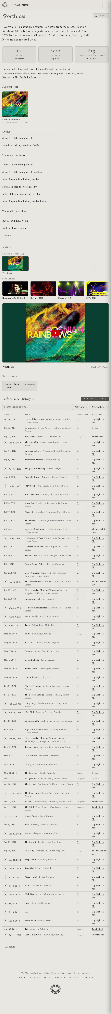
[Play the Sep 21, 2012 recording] (5, 859)
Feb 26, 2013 (10, 695)
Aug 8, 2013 (9, 477)
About (48, 978)
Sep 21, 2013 (10, 437)
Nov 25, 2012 (10, 764)
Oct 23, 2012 (10, 801)
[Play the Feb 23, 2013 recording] (5, 712)
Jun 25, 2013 (10, 590)
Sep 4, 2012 (14, 912)
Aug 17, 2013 (15, 469)
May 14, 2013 (10, 634)
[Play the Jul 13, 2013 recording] (5, 538)
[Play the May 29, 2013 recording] (5, 616)
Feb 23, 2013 (15, 712)
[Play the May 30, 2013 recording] (5, 607)
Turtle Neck (97, 437)
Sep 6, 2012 (14, 903)
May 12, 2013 (10, 642)
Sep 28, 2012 (10, 851)
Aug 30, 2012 (10, 929)
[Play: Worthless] (55, 333)
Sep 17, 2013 (15, 443)
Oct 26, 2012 (15, 793)
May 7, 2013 (10, 651)
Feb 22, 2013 (10, 721)
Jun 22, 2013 (10, 599)
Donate (35, 978)
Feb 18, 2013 (15, 739)
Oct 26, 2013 (10, 419)
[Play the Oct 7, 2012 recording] (5, 816)
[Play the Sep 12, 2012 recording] (5, 868)
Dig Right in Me (62, 73)
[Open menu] (105, 5)
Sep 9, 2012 (14, 886)
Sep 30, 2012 (15, 834)
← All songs (8, 947)
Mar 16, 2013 (10, 668)
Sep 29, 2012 (10, 842)
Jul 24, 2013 (14, 486)
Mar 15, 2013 (10, 677)
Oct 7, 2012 (14, 816)
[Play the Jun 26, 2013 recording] (5, 581)
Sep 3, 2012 (14, 921)
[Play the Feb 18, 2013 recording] (5, 738)
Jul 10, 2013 (9, 555)
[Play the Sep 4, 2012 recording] (5, 911)
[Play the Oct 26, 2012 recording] (5, 793)
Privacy (74, 978)
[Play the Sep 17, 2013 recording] (5, 442)
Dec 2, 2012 (9, 756)
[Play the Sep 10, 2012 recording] (5, 877)
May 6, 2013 (10, 660)
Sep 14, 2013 (10, 451)
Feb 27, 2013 (10, 686)
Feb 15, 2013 (10, 747)
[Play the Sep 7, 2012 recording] (5, 894)
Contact (88, 978)
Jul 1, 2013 (9, 564)
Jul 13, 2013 (14, 538)
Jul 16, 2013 (9, 529)
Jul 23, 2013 (9, 494)
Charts (22, 978)
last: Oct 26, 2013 (91, 59)
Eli (24, 73)
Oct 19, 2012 (10, 807)
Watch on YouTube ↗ (100, 367)
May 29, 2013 (15, 617)
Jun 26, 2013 (15, 582)
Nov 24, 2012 (10, 773)
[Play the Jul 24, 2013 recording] (5, 486)
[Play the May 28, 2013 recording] (5, 625)
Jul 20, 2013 (9, 503)
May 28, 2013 (15, 625)
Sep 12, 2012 (15, 869)
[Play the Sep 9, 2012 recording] (5, 885)
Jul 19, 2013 (9, 512)
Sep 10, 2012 (15, 877)
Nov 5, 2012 (9, 778)
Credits (60, 978)
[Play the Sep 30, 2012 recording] (5, 833)
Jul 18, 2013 (9, 520)
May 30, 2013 (15, 608)
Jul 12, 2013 (9, 547)
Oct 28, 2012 (10, 784)
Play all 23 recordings (96, 399)
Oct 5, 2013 (9, 428)
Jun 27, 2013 (10, 573)
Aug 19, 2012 (55, 59)
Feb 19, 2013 (10, 729)
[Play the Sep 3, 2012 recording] (5, 920)
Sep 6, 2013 (9, 460)
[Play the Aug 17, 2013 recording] (5, 468)
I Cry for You (98, 935)
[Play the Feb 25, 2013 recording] (5, 703)
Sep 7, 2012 (14, 895)
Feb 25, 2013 (15, 704)
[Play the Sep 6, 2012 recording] (5, 903)
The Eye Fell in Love (25, 77)
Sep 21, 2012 (15, 860)
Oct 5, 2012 (9, 824)
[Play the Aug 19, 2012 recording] (5, 934)
